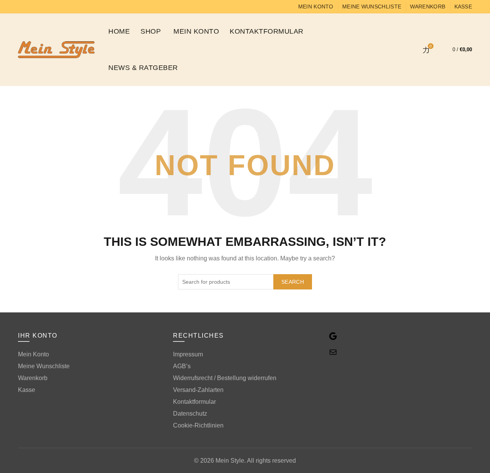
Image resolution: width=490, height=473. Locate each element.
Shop (150, 31)
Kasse (463, 6)
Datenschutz (190, 413)
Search (292, 282)
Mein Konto (315, 6)
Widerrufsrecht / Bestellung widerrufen (224, 378)
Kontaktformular (267, 31)
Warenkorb (427, 6)
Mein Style (230, 460)
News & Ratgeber (143, 68)
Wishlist (431, 46)
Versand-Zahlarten (198, 390)
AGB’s (182, 366)
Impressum (188, 354)
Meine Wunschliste (371, 6)
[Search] (404, 49)
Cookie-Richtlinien (198, 425)
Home (119, 31)
